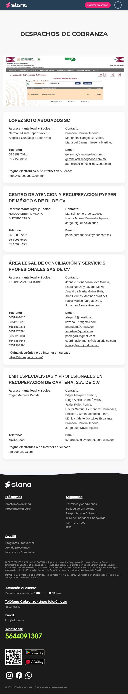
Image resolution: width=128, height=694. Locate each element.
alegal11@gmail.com (79, 317)
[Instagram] (9, 675)
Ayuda (10, 536)
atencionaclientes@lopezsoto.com (88, 163)
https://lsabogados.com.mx (26, 175)
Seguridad (74, 497)
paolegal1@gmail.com (80, 336)
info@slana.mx (14, 620)
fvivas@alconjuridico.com (82, 345)
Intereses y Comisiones (20, 552)
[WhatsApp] (29, 675)
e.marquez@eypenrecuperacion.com (89, 439)
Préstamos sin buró (18, 509)
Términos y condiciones (81, 504)
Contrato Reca (76, 523)
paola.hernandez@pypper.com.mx (88, 235)
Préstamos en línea (18, 504)
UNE (68, 527)
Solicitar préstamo (97, 5)
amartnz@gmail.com (79, 331)
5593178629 (12, 607)
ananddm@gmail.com (79, 326)
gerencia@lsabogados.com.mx (85, 159)
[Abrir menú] (118, 5)
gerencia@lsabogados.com (83, 154)
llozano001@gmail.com (80, 322)
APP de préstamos (17, 548)
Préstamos (13, 497)
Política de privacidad (80, 509)
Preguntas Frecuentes (19, 543)
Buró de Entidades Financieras (85, 518)
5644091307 (23, 636)
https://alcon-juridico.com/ (26, 357)
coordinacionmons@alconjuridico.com (90, 340)
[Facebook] (19, 675)
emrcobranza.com (21, 451)
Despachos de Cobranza (82, 513)
